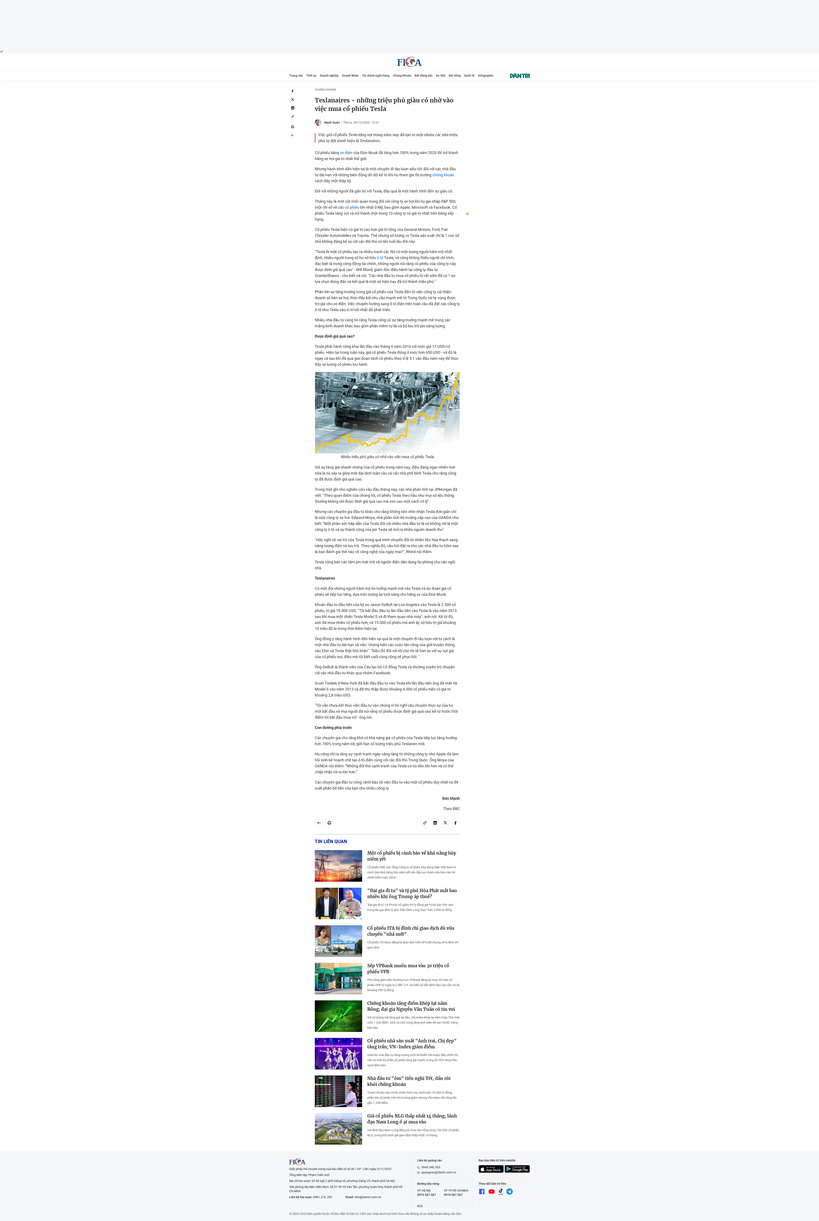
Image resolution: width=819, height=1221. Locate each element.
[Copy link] (292, 116)
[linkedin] (292, 108)
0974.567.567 (453, 1194)
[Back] (292, 135)
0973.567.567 (426, 1194)
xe (407, 235)
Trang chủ (296, 75)
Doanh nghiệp (329, 75)
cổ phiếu (352, 207)
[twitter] (292, 99)
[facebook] (292, 90)
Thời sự (311, 75)
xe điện (346, 152)
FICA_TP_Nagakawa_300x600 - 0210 (498, 90)
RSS (420, 1206)
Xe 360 (440, 75)
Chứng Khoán (402, 75)
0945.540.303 (430, 1167)
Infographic (486, 75)
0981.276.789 (322, 1197)
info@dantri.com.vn (368, 1197)
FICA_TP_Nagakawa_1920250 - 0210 (409, 2)
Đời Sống (455, 75)
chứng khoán (443, 175)
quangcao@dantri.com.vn (438, 1172)
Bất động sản (424, 75)
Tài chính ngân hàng (375, 75)
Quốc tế (469, 75)
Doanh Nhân (350, 75)
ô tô (380, 257)
